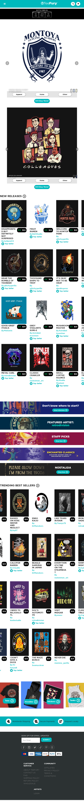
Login (37, 793)
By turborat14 (7, 241)
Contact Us (29, 773)
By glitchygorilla (8, 286)
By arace (58, 615)
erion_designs (16, 91)
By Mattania (6, 331)
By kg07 (13, 530)
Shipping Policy (31, 778)
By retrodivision (8, 376)
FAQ (25, 775)
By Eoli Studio (36, 234)
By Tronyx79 (60, 523)
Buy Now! (42, 101)
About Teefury (31, 770)
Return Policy (31, 781)
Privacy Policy (51, 770)
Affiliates (49, 768)
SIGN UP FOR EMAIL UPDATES (35, 736)
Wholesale (29, 783)
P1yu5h (13, 177)
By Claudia (15, 568)
